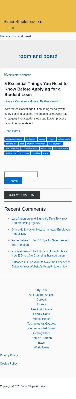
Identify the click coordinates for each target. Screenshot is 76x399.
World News (41, 347)
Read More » (12, 130)
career (42, 139)
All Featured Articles (41, 294)
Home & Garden (41, 337)
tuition (45, 153)
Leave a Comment (15, 101)
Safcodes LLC (20, 262)
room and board (61, 148)
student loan (11, 153)
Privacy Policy (9, 355)
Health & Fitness (41, 309)
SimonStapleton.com (23, 21)
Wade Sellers (19, 240)
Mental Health (41, 318)
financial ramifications (36, 144)
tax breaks (24, 153)
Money (34, 101)
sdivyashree (19, 251)
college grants (64, 139)
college (51, 139)
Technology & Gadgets (41, 323)
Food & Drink (41, 314)
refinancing (46, 148)
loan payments (55, 144)
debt (22, 144)
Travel (41, 342)
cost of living (11, 144)
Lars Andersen (20, 218)
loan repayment (12, 148)
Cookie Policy (8, 363)
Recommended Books (41, 328)
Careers (42, 299)
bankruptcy (31, 139)
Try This (42, 290)
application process (14, 139)
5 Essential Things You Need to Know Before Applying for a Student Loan (36, 89)
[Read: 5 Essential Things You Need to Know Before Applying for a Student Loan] (17, 75)
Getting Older (41, 333)
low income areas (30, 148)
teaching (36, 153)
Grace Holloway (21, 229)
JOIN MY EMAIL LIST (22, 194)
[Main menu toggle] (11, 28)
